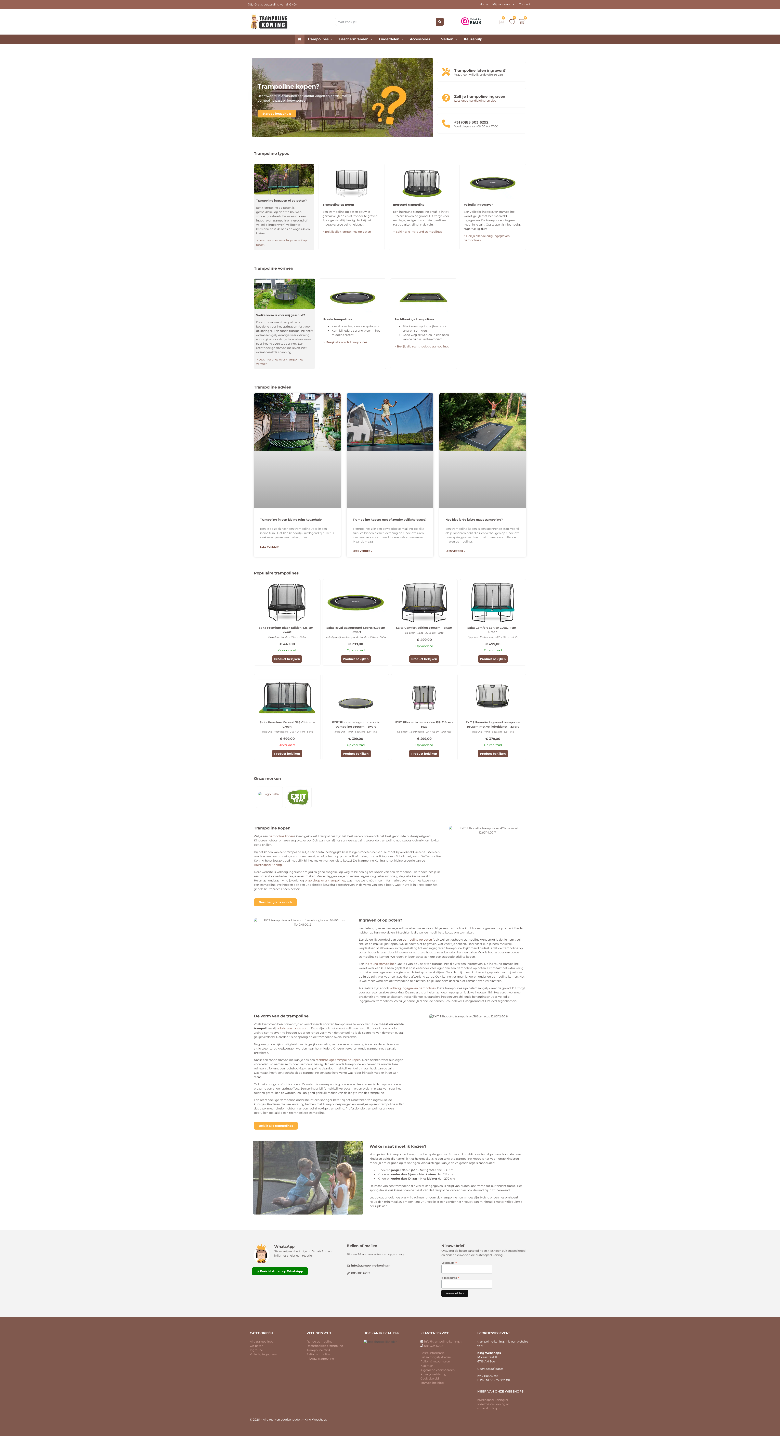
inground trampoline (379, 964)
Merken (447, 39)
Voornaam (449, 1262)
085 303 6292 (433, 1346)
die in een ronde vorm (294, 1028)
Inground (256, 1350)
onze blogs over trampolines (325, 880)
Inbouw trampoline (320, 1358)
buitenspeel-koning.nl (492, 1400)
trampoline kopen (281, 836)
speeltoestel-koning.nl (493, 1404)
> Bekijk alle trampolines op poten (347, 231)
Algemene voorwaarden (437, 1370)
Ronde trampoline (319, 1341)
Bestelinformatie (432, 1353)
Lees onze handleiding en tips (475, 100)
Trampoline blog (432, 1383)
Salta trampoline (318, 1354)
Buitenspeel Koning (268, 865)
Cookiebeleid (429, 1378)
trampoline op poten (417, 939)
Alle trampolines (261, 1341)
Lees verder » (270, 546)
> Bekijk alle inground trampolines (417, 231)
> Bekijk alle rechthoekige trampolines (421, 346)
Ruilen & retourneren (435, 1361)
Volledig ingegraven (264, 1354)
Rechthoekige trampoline (325, 1346)
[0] (502, 23)
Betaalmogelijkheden (435, 1357)
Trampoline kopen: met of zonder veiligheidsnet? (390, 519)
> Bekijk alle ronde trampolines (345, 342)
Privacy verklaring (433, 1374)
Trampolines (318, 39)
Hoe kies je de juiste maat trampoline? (474, 519)
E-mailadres (450, 1277)
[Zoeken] (440, 22)
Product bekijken (287, 659)
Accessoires (420, 39)
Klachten (426, 1366)
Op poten (256, 1346)
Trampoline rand (318, 1350)
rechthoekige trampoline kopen (338, 1060)
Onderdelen (389, 39)
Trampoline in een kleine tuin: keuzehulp (291, 519)
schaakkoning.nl (488, 1408)
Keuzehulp (473, 39)
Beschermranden (353, 39)
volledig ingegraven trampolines (413, 988)
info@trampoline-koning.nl (443, 1341)
